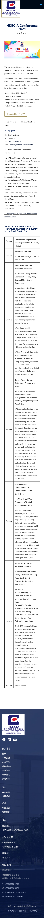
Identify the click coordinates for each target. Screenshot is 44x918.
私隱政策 (12, 910)
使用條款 (22, 910)
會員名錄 (6, 858)
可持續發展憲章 (8, 842)
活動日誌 (6, 826)
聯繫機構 (6, 774)
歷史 (4, 754)
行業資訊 (6, 808)
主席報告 (6, 770)
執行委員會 (7, 766)
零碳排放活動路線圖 (10, 846)
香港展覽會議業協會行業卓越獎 (15, 830)
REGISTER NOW (16, 113)
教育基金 (6, 778)
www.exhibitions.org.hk (14, 896)
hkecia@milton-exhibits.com (21, 144)
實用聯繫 (6, 812)
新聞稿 (5, 853)
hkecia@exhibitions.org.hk (16, 892)
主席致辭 (6, 758)
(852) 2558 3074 (12, 888)
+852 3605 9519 (14, 141)
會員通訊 (6, 796)
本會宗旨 (6, 762)
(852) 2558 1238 (12, 884)
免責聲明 (33, 910)
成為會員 (6, 792)
